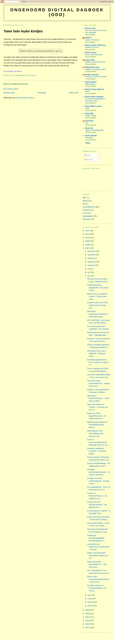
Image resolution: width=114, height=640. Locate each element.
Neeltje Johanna (92, 75)
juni (89, 272)
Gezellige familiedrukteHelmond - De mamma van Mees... (98, 472)
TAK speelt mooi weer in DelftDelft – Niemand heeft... (96, 353)
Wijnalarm (87, 219)
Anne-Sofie (90, 60)
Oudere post (73, 93)
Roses (87, 91)
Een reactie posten (10, 89)
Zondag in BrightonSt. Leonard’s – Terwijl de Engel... (96, 451)
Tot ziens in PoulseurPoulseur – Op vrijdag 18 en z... (97, 495)
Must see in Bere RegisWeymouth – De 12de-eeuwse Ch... (96, 415)
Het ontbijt (88, 138)
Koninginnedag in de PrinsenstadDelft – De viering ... (96, 588)
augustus (91, 265)
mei (89, 276)
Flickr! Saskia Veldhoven (95, 45)
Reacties (89, 160)
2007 (87, 248)
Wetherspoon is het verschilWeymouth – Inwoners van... (96, 433)
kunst (85, 213)
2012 (87, 231)
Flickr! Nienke (91, 82)
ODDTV (88, 38)
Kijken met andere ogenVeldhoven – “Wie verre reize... (97, 564)
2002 (87, 624)
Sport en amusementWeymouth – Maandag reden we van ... (98, 442)
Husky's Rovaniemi (92, 40)
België (85, 201)
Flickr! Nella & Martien (94, 97)
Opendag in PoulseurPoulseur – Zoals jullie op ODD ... (98, 398)
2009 (87, 241)
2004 (87, 617)
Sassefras (89, 121)
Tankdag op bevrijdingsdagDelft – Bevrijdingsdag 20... (96, 538)
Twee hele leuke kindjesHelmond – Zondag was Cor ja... (98, 383)
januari (90, 606)
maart (90, 599)
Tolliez (87, 143)
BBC (85, 198)
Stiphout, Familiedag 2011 (94, 130)
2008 (87, 245)
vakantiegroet (88, 216)
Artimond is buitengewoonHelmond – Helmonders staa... (98, 314)
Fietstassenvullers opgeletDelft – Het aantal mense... (97, 287)
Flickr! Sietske (91, 136)
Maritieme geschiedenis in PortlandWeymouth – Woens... (97, 424)
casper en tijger (90, 116)
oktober (91, 258)
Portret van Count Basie (93, 55)
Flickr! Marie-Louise (93, 106)
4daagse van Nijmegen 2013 (95, 69)
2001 (87, 627)
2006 (87, 610)
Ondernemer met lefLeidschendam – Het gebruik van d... (97, 504)
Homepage (41, 93)
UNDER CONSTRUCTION (95, 62)
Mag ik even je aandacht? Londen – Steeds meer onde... (97, 296)
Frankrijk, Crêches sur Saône (95, 77)
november (92, 255)
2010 (87, 238)
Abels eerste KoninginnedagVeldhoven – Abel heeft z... (98, 579)
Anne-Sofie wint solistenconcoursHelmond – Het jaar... (98, 546)
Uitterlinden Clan (92, 67)
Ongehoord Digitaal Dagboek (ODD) (57, 12)
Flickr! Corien (90, 53)
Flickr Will (89, 114)
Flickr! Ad (89, 128)
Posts (88, 155)
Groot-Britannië (89, 207)
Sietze (87, 108)
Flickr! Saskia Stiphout (94, 89)
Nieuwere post (9, 93)
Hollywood (87, 210)
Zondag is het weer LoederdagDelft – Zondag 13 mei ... (98, 480)
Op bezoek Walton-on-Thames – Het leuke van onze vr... (97, 407)
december (92, 251)
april (89, 595)
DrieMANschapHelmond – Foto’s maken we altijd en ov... (98, 362)
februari (91, 602)
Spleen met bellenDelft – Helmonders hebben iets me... (97, 555)
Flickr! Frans (90, 28)
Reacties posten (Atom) (24, 98)
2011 (87, 234)
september (92, 262)
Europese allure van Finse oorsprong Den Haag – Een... (97, 305)
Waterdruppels (90, 84)
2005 (87, 614)
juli (89, 269)
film (84, 204)
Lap (86, 123)
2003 (87, 620)
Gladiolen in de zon (92, 47)
